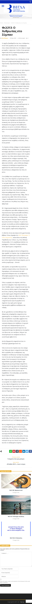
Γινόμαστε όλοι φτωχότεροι (16, 458)
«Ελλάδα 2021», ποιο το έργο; (16, 463)
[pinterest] (13, 451)
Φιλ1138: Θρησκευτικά (15, 490)
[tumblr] (17, 451)
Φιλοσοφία (7, 23)
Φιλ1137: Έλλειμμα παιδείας (16, 516)
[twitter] (27, 451)
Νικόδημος (5, 38)
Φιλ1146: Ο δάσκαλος (16, 538)
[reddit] (20, 451)
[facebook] (30, 451)
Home (1, 23)
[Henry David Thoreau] (16, 16)
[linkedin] (23, 451)
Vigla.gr (22, 602)
